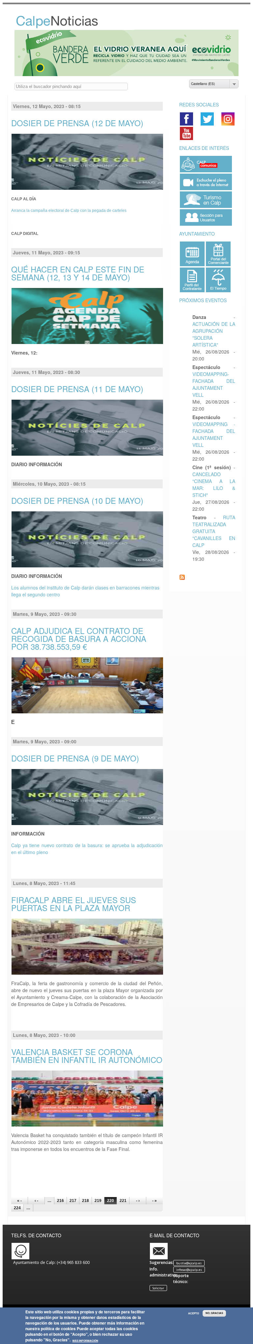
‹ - (36, 1200)
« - (19, 1200)
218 (85, 1200)
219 (98, 1200)
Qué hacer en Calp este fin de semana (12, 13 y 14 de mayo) (77, 273)
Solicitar (158, 1288)
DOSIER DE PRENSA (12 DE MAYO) (77, 123)
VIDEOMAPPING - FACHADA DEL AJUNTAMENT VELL (213, 434)
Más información (85, 1340)
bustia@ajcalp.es (189, 1263)
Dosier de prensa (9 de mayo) (75, 758)
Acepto (193, 1313)
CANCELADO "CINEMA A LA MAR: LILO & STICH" (213, 484)
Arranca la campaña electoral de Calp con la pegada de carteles (68, 210)
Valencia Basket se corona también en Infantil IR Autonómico (86, 1055)
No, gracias (214, 1313)
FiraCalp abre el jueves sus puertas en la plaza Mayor (73, 903)
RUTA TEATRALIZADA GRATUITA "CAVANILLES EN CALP (213, 531)
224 (17, 1208)
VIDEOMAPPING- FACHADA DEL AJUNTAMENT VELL (213, 384)
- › (138, 1200)
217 (73, 1200)
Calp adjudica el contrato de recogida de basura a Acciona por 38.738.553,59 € (78, 638)
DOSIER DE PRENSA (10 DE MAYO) (77, 500)
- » (154, 1200)
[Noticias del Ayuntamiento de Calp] (64, 26)
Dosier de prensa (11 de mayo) (77, 388)
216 (60, 1200)
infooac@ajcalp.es (189, 1269)
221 (123, 1200)
